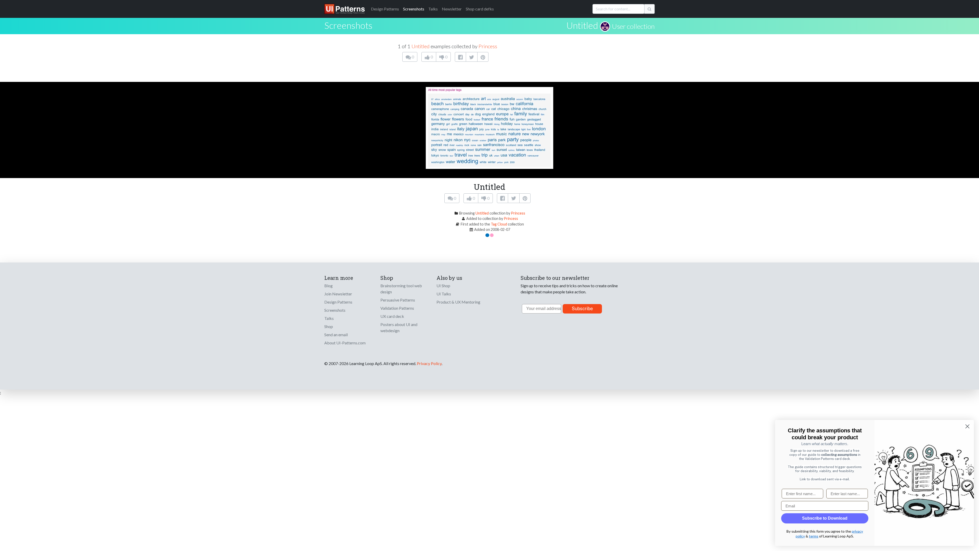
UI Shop (443, 285)
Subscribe (582, 308)
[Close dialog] (967, 426)
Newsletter (452, 8)
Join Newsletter (338, 293)
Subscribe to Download (824, 518)
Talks (433, 8)
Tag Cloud (499, 224)
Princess (488, 46)
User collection (633, 26)
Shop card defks (480, 8)
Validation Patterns (397, 308)
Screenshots (413, 8)
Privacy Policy (429, 363)
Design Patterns (338, 301)
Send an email (336, 334)
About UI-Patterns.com (345, 342)
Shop (328, 326)
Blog (328, 285)
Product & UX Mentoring (458, 301)
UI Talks (443, 293)
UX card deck (392, 316)
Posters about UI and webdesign (398, 327)
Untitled (582, 25)
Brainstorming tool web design (401, 288)
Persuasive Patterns (397, 299)
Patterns (385, 8)
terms (813, 536)
